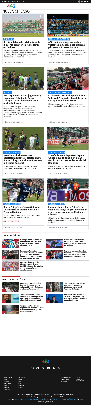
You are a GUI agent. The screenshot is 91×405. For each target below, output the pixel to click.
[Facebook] (37, 368)
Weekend (6, 387)
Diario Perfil (8, 377)
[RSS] (54, 368)
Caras (5, 379)
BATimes (20, 387)
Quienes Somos (66, 377)
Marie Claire (7, 383)
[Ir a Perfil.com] (83, 2)
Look (20, 379)
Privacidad (64, 381)
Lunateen (21, 385)
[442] (45, 361)
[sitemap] (59, 368)
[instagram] (32, 368)
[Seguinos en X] (43, 368)
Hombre (6, 385)
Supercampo (22, 377)
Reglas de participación (80, 379)
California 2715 (20, 399)
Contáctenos (65, 379)
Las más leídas (11, 235)
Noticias (6, 381)
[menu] (4, 6)
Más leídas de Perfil (14, 279)
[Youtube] (48, 368)
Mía (19, 383)
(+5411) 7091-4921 (58, 399)
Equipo (78, 377)
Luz (19, 381)
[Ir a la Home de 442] (11, 7)
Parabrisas (7, 389)
